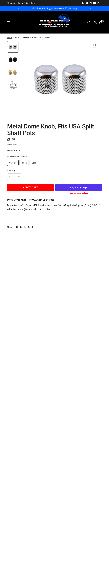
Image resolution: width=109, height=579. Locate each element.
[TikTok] (98, 3)
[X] (87, 3)
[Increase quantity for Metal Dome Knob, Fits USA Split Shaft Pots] (19, 177)
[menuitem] (12, 3)
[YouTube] (94, 3)
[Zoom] (94, 45)
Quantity (11, 170)
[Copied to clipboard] (32, 227)
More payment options (79, 193)
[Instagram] (90, 3)
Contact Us (23, 3)
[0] (99, 22)
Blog (33, 3)
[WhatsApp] (28, 227)
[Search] (89, 22)
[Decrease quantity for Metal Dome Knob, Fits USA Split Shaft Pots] (9, 177)
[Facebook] (83, 3)
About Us (11, 3)
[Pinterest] (24, 227)
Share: (10, 227)
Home (9, 37)
